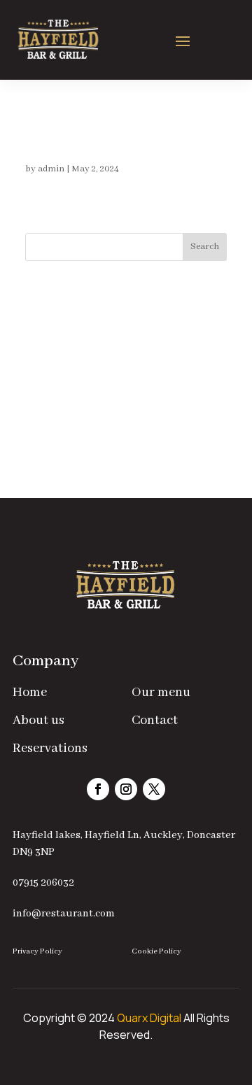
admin (51, 169)
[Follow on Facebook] (98, 789)
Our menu (161, 692)
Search (204, 247)
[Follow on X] (154, 789)
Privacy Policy (37, 951)
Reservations (50, 748)
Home (30, 692)
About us (38, 720)
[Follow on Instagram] (126, 789)
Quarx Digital (149, 1018)
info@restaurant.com (64, 913)
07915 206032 (43, 883)
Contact (155, 720)
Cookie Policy (156, 951)
